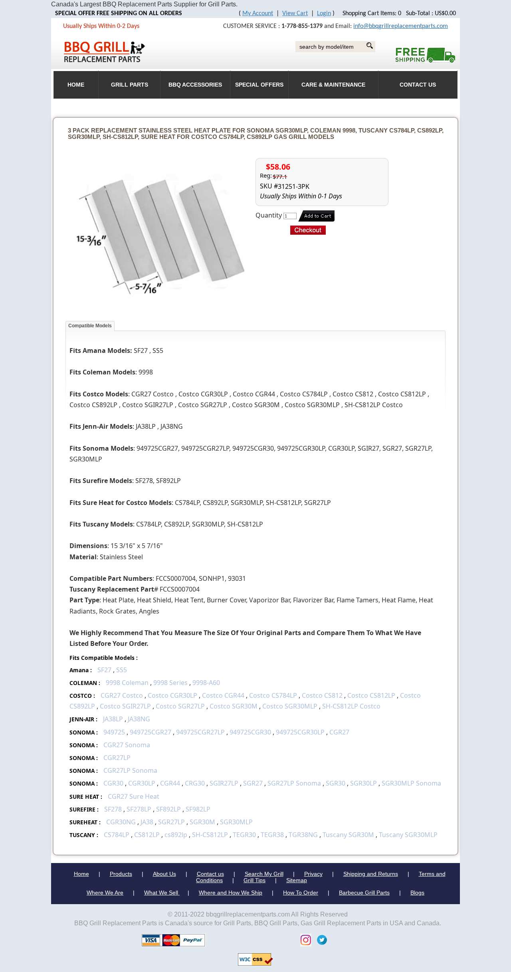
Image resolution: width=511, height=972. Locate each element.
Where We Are (105, 892)
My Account (257, 13)
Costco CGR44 (223, 695)
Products (121, 874)
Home (81, 874)
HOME (75, 85)
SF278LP (139, 809)
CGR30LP (141, 783)
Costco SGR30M (233, 706)
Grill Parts (129, 85)
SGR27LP (171, 822)
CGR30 (113, 783)
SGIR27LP (224, 783)
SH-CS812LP (210, 834)
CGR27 (339, 732)
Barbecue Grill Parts (364, 892)
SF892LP (168, 809)
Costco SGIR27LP (125, 706)
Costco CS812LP (371, 695)
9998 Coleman (127, 682)
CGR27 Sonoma (126, 744)
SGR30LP (363, 783)
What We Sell (162, 892)
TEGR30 (244, 834)
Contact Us (418, 85)
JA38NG (139, 719)
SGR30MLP (236, 822)
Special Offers (259, 85)
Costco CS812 (322, 695)
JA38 (147, 822)
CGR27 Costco (123, 695)
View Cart (295, 13)
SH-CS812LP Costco (351, 706)
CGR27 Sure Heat (133, 796)
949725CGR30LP (300, 732)
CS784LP (116, 834)
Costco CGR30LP (172, 695)
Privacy (313, 874)
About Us (164, 874)
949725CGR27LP (200, 732)
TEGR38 (272, 834)
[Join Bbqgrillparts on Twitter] (320, 939)
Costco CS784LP (273, 695)
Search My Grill (264, 874)
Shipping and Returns (370, 874)
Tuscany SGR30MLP (408, 834)
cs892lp (175, 834)
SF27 (104, 669)
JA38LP (113, 719)
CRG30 (195, 783)
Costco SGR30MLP (289, 706)
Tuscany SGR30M (348, 834)
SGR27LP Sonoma (294, 783)
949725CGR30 (250, 732)
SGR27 (253, 783)
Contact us (210, 874)
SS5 (121, 669)
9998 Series (170, 682)
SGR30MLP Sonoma (411, 783)
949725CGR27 (150, 732)
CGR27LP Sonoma (130, 770)
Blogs (417, 892)
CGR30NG (121, 822)
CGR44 (170, 783)
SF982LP (198, 809)
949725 (114, 732)
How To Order (300, 892)
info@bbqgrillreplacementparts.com (400, 26)
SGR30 (335, 783)
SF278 (113, 809)
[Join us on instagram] (303, 939)
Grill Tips (254, 880)
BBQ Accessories (195, 85)
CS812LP (147, 834)
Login (324, 13)
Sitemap (296, 880)
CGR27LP (117, 757)
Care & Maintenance (333, 85)
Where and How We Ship (230, 892)
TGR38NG (303, 834)
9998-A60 (206, 682)
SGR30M (202, 822)
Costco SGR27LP (180, 706)
